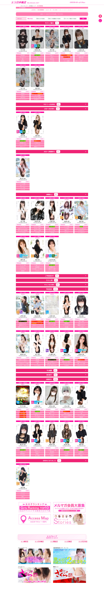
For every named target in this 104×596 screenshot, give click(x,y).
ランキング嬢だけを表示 (70, 18)
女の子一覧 (48, 10)
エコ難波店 (54, 541)
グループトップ (24, 6)
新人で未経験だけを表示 (54, 18)
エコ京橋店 (68, 541)
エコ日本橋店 (18, 2)
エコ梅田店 (24, 541)
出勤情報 (33, 10)
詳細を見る (23, 44)
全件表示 (31, 18)
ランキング (70, 10)
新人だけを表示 (41, 18)
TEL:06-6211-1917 (33, 3)
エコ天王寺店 (83, 541)
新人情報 (55, 10)
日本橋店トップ (32, 6)
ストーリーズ (62, 10)
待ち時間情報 (41, 10)
